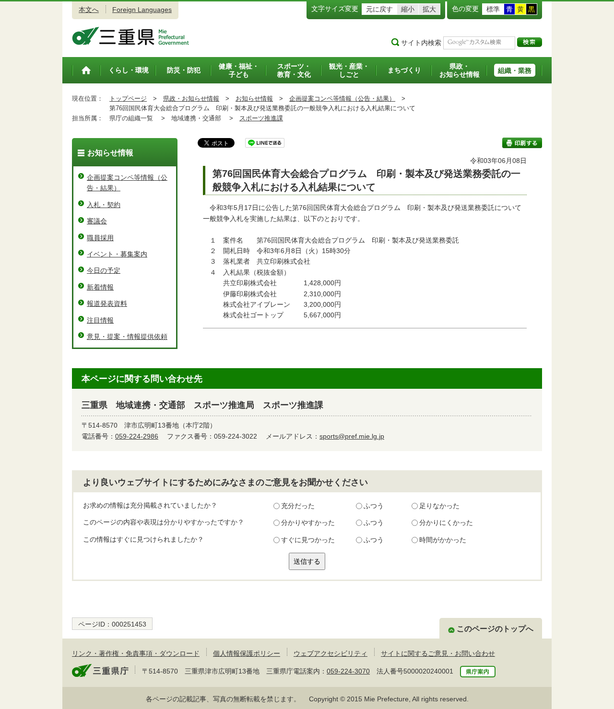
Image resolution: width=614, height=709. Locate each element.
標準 (493, 9)
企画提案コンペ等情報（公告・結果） (342, 98)
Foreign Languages (142, 9)
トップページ (128, 98)
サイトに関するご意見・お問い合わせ (438, 653)
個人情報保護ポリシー (246, 653)
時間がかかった (442, 540)
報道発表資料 (107, 303)
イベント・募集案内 (117, 254)
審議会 (97, 221)
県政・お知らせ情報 (191, 98)
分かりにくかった (446, 522)
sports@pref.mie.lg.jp (351, 436)
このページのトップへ (495, 629)
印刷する (522, 143)
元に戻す (379, 9)
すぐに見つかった (308, 540)
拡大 (429, 9)
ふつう (374, 506)
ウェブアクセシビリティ (330, 653)
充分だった (298, 506)
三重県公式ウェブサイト (130, 36)
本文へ (89, 9)
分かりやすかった (308, 522)
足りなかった (439, 506)
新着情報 (100, 287)
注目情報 (100, 320)
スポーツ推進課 (261, 118)
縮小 (407, 9)
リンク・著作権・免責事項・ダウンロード (136, 653)
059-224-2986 (136, 436)
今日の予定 (103, 270)
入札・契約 (103, 205)
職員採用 (100, 238)
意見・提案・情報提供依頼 (127, 336)
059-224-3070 (348, 671)
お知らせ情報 (254, 98)
